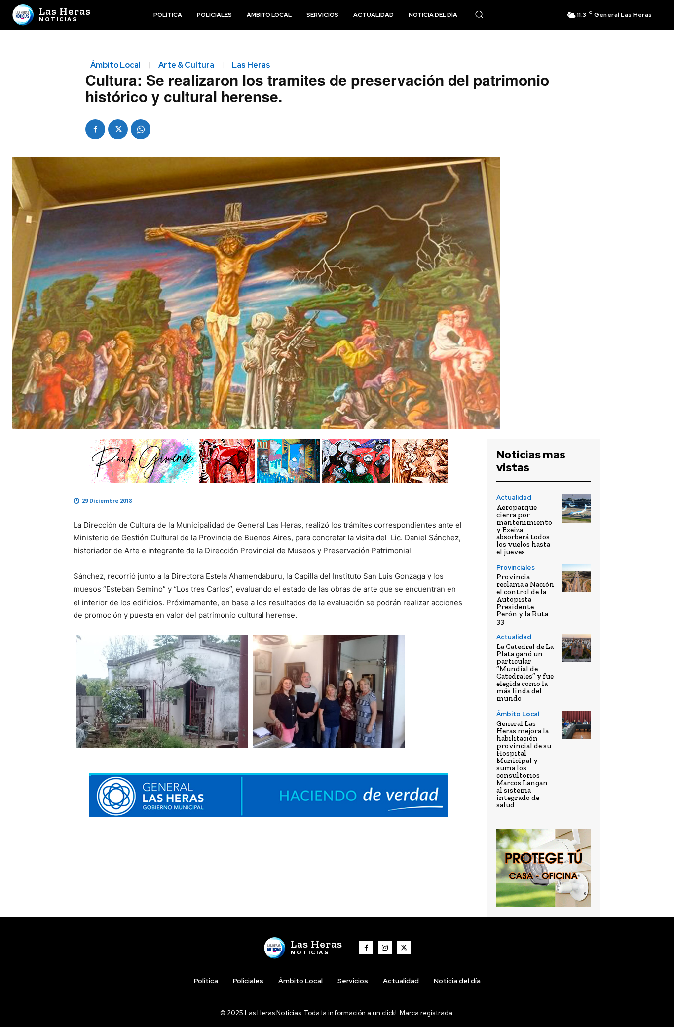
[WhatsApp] (140, 129)
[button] (479, 14)
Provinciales (515, 567)
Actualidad (513, 497)
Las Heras (251, 65)
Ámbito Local (115, 65)
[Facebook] (95, 129)
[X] (118, 129)
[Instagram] (385, 947)
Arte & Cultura (186, 65)
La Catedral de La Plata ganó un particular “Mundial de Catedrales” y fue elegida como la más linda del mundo (525, 672)
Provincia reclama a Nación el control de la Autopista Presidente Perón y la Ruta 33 (525, 599)
